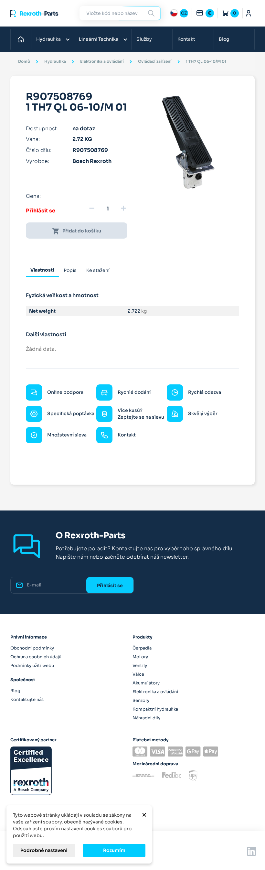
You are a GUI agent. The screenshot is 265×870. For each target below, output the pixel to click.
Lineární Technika (98, 39)
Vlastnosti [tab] (42, 270)
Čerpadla (142, 648)
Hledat (152, 13)
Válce (138, 674)
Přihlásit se (40, 210)
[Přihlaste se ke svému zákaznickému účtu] (249, 13)
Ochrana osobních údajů (35, 657)
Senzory (140, 700)
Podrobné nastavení (44, 850)
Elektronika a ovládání (155, 691)
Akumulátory (146, 683)
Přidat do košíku (76, 231)
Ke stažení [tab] (98, 270)
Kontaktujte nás (27, 699)
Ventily (139, 665)
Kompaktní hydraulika (155, 709)
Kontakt (186, 39)
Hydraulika (48, 39)
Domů (22, 39)
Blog (224, 39)
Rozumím (114, 850)
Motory (140, 657)
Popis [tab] (70, 270)
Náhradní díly (146, 718)
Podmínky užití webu (32, 665)
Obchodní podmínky (32, 648)
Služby (144, 39)
